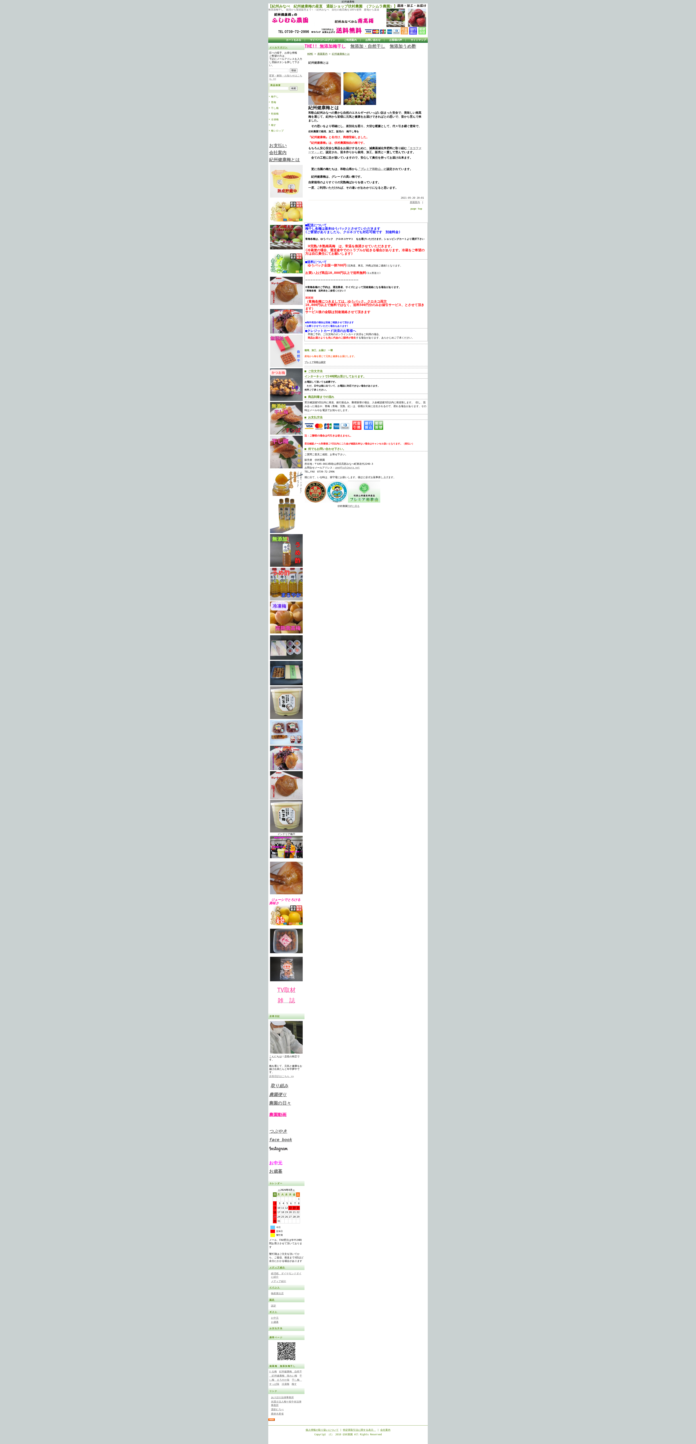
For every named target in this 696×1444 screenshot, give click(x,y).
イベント (275, 1287)
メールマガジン (279, 47)
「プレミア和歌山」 (371, 169)
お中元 (275, 1317)
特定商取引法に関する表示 (359, 1429)
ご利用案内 (350, 39)
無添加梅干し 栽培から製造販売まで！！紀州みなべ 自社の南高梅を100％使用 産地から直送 (323, 9)
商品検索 (275, 85)
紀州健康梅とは (341, 53)
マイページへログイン (322, 39)
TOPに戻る (354, 506)
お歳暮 (275, 1171)
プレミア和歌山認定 (315, 362)
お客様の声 (395, 39)
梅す (273, 125)
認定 (272, 1299)
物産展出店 (277, 1293)
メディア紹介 (277, 1267)
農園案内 (322, 53)
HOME (310, 53)
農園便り (278, 1094)
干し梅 (275, 108)
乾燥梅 (275, 113)
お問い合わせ (373, 39)
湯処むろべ (277, 1409)
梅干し (275, 96)
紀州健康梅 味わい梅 (283, 1375)
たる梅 (273, 1371)
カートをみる (293, 39)
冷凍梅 (275, 119)
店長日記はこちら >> (281, 1076)
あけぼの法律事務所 (282, 1397)
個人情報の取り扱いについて (322, 1429)
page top (416, 208)
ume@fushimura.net (347, 467)
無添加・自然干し (367, 46)
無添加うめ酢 (403, 46)
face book (280, 1139)
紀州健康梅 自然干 (290, 1371)
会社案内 (385, 1429)
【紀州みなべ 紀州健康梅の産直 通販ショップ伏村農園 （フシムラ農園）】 (332, 6)
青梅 (273, 102)
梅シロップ (277, 130)
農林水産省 (277, 1413)
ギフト (273, 1312)
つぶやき (278, 1131)
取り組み (279, 1085)
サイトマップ (418, 39)
